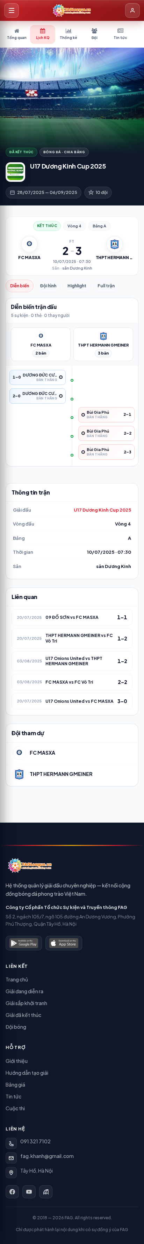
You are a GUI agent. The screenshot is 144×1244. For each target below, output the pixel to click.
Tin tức (13, 1096)
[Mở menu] (11, 10)
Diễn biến (19, 285)
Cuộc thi (15, 1108)
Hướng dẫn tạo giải (27, 1073)
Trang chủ (17, 979)
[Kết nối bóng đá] (45, 1191)
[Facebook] (12, 1191)
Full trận (106, 285)
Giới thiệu (17, 1061)
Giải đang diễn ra (24, 991)
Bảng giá (15, 1084)
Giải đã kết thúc (23, 1015)
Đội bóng (16, 1027)
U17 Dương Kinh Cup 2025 (102, 510)
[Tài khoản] (132, 10)
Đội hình (48, 285)
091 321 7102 (35, 1141)
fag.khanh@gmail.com (47, 1156)
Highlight (76, 285)
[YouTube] (29, 1191)
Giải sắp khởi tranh (26, 1003)
